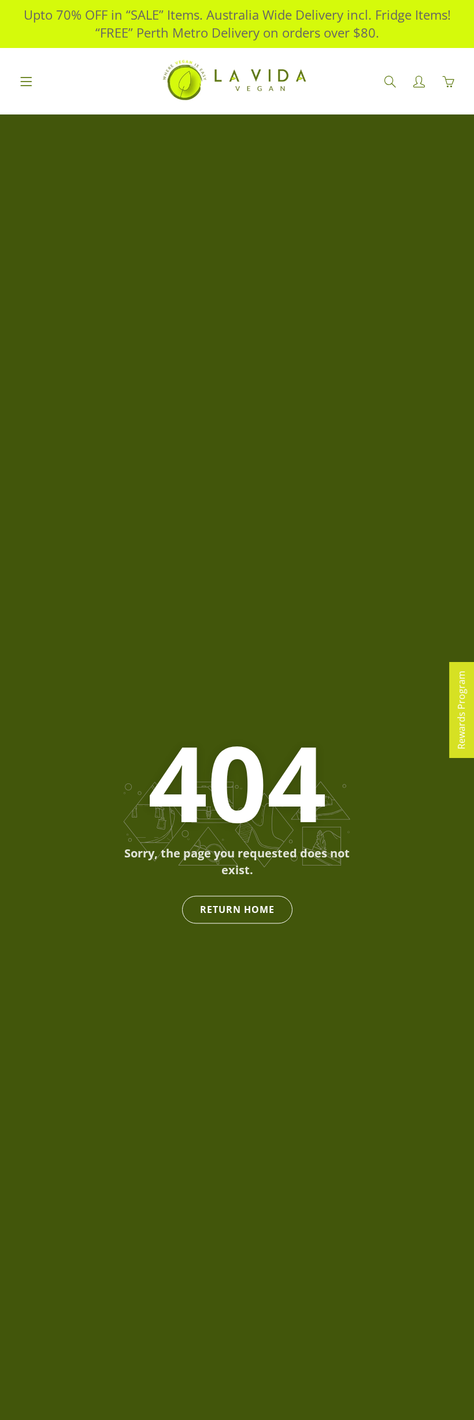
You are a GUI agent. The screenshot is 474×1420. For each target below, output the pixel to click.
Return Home (237, 910)
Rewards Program (461, 710)
